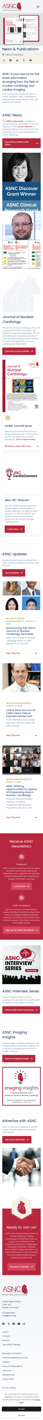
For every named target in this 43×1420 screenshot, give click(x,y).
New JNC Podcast (17, 500)
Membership (8, 1375)
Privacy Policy (9, 1388)
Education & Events (11, 1353)
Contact (6, 1336)
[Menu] (38, 6)
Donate (6, 1340)
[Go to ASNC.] (3, 55)
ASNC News (12, 115)
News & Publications (12, 1366)
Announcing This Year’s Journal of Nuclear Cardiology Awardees (21, 631)
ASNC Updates (14, 554)
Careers (6, 1362)
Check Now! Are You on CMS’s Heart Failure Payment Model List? (21, 713)
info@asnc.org (9, 1315)
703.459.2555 (8, 1312)
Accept (21, 1409)
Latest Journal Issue (18, 426)
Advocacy (7, 1371)
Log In (5, 1332)
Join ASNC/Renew (11, 1345)
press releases (25, 126)
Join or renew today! (25, 439)
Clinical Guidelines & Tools (15, 1358)
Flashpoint (21, 864)
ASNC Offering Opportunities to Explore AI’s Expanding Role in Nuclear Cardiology (21, 790)
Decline (21, 1415)
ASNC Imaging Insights (14, 1035)
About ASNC (8, 1379)
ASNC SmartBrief (21, 905)
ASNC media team (14, 121)
